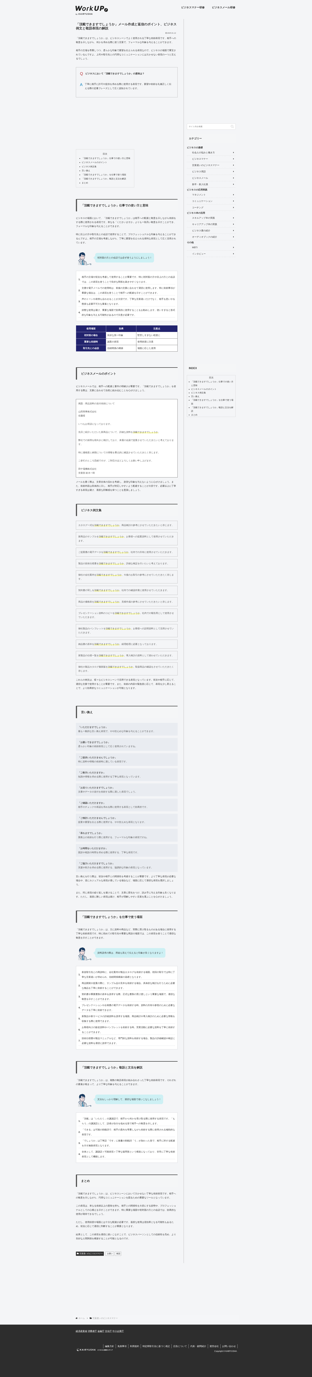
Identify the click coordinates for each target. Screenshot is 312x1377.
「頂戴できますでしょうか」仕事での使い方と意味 (106, 158)
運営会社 (214, 1346)
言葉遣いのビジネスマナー (91, 1253)
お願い (110, 1253)
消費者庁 (92, 1331)
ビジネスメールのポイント (94, 162)
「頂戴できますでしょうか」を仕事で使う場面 (104, 175)
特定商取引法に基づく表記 (156, 1346)
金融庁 (101, 1331)
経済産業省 (81, 1331)
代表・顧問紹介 (198, 1346)
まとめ (85, 183)
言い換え (86, 171)
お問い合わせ (229, 1346)
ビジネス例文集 (89, 166)
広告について (180, 1346)
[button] (232, 126)
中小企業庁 (118, 1331)
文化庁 (108, 1331)
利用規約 (134, 1346)
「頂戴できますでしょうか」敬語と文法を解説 (104, 179)
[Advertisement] (127, 122)
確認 (118, 1253)
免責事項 (122, 1346)
